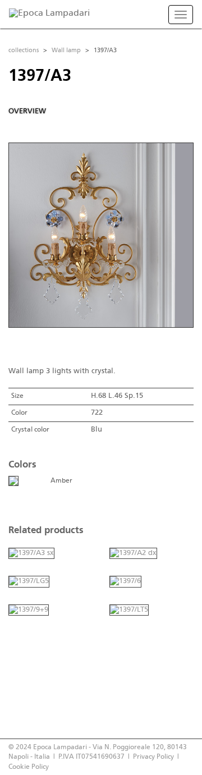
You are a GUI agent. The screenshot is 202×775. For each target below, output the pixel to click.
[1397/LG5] (28, 581)
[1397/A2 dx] (133, 553)
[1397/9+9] (28, 609)
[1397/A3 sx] (31, 553)
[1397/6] (125, 581)
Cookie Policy (28, 767)
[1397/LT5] (129, 609)
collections (23, 50)
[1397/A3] (13, 480)
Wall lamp (66, 50)
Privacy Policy (153, 756)
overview (27, 111)
